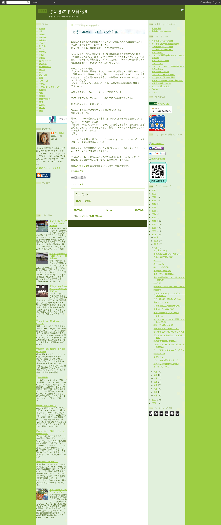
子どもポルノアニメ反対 (49, 87)
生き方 (42, 105)
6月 (156, 378)
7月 (156, 375)
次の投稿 (78, 210)
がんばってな (159, 353)
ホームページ (157, 52)
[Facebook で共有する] (81, 177)
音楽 (41, 72)
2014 (154, 214)
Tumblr (155, 89)
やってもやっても (161, 367)
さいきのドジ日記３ (68, 11)
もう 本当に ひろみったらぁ (167, 299)
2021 (154, 194)
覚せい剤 (43, 75)
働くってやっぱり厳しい (164, 274)
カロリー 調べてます (161, 86)
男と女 (42, 107)
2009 (154, 231)
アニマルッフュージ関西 (162, 41)
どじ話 (42, 58)
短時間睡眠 (43, 377)
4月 (156, 385)
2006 (154, 403)
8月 (156, 372)
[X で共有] (78, 177)
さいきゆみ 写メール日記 (163, 77)
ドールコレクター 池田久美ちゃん (167, 80)
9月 (156, 248)
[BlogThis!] (75, 177)
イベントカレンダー (160, 60)
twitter (42, 34)
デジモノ (43, 52)
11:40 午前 (79, 171)
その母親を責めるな (162, 271)
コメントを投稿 (83, 201)
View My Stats (164, 104)
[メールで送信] (72, 177)
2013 (154, 218)
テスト (42, 55)
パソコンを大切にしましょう (166, 360)
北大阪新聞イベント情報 (162, 47)
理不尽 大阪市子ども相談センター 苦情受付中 (58, 256)
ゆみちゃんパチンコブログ (163, 74)
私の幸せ (43, 90)
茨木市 (42, 69)
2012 (154, 221)
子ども (42, 84)
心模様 (42, 96)
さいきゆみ (59, 133)
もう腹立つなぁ (160, 250)
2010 (154, 228)
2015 (154, 211)
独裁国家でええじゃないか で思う (169, 286)
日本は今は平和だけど (163, 257)
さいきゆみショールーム (162, 49)
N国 (40, 31)
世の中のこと (45, 99)
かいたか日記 (81, 166)
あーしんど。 (159, 264)
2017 (154, 204)
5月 (156, 382)
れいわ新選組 (45, 66)
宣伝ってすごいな (161, 302)
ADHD (42, 28)
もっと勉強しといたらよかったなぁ (169, 350)
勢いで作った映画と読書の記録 (165, 44)
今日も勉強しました (160, 72)
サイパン (43, 46)
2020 (154, 197)
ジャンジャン (157, 63)
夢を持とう (158, 357)
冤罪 (41, 110)
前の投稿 (139, 210)
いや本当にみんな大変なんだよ (167, 306)
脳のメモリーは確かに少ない (166, 364)
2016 (154, 207)
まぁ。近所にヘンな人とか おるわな (58, 491)
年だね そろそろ (161, 267)
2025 (154, 190)
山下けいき (44, 81)
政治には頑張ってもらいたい (166, 313)
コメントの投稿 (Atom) (91, 216)
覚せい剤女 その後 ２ (47, 461)
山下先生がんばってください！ (167, 254)
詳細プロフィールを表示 (49, 168)
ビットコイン (45, 61)
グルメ (42, 43)
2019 (154, 201)
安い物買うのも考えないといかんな (169, 332)
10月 (156, 244)
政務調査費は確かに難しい (165, 341)
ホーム (109, 210)
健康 (41, 78)
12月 (156, 237)
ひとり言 (43, 64)
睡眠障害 (157, 290)
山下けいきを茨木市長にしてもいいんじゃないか (58, 288)
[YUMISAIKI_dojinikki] (156, 149)
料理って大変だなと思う (164, 325)
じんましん (158, 316)
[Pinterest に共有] (84, 177)
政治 (41, 102)
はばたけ (157, 283)
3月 (156, 389)
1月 (156, 395)
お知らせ (43, 40)
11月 (156, 241)
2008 (154, 235)
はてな (154, 92)
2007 (154, 400)
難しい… (157, 260)
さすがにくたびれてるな (164, 309)
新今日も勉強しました (161, 83)
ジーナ (42, 49)
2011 (154, 224)
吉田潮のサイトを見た (46, 405)
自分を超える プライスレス (166, 328)
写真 (41, 93)
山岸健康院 (156, 28)
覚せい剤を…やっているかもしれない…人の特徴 (58, 223)
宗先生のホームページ (161, 31)
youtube (42, 37)
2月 (156, 392)
